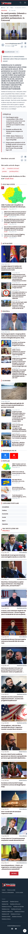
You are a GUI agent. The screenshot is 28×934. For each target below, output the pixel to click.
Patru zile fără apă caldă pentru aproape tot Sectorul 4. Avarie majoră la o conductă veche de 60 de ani (19, 305)
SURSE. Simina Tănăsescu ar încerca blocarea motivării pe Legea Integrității (15, 137)
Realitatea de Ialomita (17, 916)
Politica (11, 7)
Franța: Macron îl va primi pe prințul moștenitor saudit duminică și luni (13, 839)
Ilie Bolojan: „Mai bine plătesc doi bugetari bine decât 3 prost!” (18, 444)
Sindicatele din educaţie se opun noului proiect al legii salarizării (19, 286)
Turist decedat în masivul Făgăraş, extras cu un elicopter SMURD (14, 235)
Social (5, 216)
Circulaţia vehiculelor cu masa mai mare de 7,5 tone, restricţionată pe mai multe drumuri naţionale (19, 295)
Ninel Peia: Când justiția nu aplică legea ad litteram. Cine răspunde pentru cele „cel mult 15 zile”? (12, 584)
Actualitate (4, 209)
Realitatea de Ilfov (16, 43)
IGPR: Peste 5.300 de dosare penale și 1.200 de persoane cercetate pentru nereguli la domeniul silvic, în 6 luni (15, 213)
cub (3, 168)
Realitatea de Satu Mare (18, 906)
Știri (7, 7)
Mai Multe (14, 873)
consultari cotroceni (13, 168)
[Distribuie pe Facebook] (25, 43)
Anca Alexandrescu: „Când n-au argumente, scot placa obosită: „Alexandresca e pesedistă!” (12, 867)
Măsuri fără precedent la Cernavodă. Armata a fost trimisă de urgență (19, 436)
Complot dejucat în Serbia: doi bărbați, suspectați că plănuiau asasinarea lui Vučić (11, 268)
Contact (3, 890)
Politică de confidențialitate (8, 892)
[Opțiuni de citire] (24, 930)
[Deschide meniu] (25, 3)
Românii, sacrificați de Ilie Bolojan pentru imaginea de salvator (14, 131)
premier (4, 171)
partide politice (13, 171)
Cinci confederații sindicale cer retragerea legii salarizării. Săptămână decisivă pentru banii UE (19, 428)
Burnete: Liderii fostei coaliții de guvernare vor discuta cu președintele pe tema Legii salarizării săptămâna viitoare (14, 757)
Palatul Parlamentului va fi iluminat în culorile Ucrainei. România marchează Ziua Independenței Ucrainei (19, 278)
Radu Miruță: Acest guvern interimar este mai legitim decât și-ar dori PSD (13, 556)
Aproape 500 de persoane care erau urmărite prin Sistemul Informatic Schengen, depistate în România (15, 221)
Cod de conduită (19, 892)
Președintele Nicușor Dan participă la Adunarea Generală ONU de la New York (13, 641)
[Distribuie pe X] (25, 46)
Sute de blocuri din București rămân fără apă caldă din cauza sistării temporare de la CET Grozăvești (15, 228)
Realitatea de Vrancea (7, 906)
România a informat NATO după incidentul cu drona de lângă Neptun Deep (13, 785)
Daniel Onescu (23, 751)
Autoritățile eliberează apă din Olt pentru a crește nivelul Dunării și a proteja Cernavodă (12, 405)
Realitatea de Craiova (15, 914)
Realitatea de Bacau (6, 919)
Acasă (4, 7)
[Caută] (20, 3)
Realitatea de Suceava (16, 909)
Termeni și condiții (11, 890)
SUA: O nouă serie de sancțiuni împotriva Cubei (11, 812)
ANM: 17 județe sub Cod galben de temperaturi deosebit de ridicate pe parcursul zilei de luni (13, 207)
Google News (9, 178)
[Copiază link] (22, 43)
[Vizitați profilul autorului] (2, 44)
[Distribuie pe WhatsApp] (22, 46)
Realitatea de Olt (5, 914)
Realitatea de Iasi (5, 909)
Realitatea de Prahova (19, 911)
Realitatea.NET (5, 901)
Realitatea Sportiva (14, 901)
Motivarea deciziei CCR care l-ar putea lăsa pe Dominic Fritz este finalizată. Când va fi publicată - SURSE (12, 671)
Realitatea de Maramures (7, 911)
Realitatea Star (5, 904)
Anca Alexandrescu (22, 863)
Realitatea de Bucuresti (15, 904)
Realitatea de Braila (6, 916)
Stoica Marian (23, 552)
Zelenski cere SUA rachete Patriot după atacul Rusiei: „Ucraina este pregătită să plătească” (12, 698)
